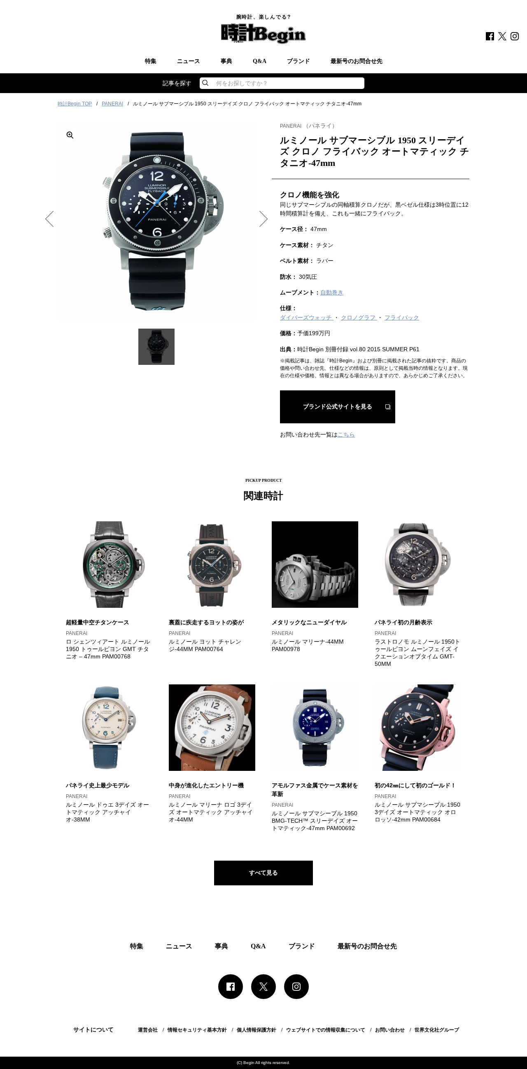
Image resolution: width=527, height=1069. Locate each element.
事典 (226, 61)
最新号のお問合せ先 (356, 61)
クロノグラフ (359, 317)
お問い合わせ (390, 1030)
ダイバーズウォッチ (306, 317)
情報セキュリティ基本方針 (197, 1030)
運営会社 (148, 1030)
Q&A (259, 61)
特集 (150, 61)
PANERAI (112, 104)
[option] (156, 221)
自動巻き (331, 292)
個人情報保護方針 (256, 1030)
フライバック (402, 317)
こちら (346, 434)
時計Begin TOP (75, 104)
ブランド (298, 61)
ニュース (188, 61)
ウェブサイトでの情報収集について (325, 1030)
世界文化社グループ (437, 1030)
